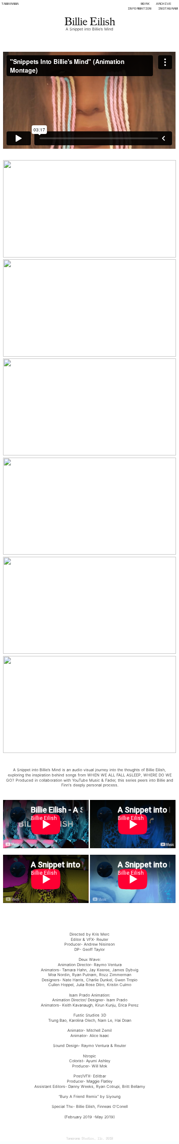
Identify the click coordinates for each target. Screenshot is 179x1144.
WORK (145, 3)
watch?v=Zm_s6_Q (112, 921)
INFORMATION (140, 8)
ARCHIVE (163, 3)
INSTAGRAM (168, 8)
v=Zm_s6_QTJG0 (89, 911)
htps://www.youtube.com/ (72, 921)
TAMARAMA (10, 3)
